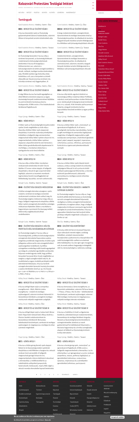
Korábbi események (25, 394)
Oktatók (89, 386)
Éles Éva (60, 222)
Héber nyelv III (29, 159)
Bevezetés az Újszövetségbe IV (75, 308)
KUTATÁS (52, 12)
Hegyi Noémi (102, 49)
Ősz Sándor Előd (103, 88)
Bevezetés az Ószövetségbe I (36, 29)
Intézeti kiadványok (76, 390)
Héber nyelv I (29, 121)
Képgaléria (107, 413)
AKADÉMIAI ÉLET (71, 12)
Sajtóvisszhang (24, 402)
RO (93, 8)
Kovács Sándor (103, 82)
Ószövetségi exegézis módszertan (38, 187)
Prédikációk (107, 404)
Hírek (20, 386)
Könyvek (72, 398)
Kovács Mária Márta (104, 78)
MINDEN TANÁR (103, 33)
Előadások (107, 400)
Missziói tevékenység (110, 392)
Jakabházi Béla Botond (105, 56)
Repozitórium (74, 394)
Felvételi (55, 386)
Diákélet (106, 396)
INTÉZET (29, 12)
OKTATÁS (44, 12)
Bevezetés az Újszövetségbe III (36, 308)
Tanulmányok (74, 402)
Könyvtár (72, 414)
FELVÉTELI (36, 12)
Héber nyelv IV (68, 159)
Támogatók (39, 402)
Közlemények (23, 398)
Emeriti (89, 394)
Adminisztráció (91, 406)
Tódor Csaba (102, 104)
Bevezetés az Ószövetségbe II (36, 52)
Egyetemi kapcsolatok (43, 394)
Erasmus (55, 406)
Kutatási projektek (76, 386)
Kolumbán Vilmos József (106, 69)
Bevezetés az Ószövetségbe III (36, 90)
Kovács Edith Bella (104, 75)
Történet (39, 390)
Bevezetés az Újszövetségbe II (75, 282)
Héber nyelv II (68, 121)
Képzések (56, 390)
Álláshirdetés (23, 406)
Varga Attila (102, 108)
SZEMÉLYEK (60, 12)
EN (93, 5)
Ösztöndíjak (57, 402)
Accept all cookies (117, 417)
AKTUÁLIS (21, 12)
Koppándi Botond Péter (106, 72)
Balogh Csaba (23, 183)
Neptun (55, 410)
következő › (65, 374)
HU (93, 2)
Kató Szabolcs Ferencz (26, 25)
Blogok (21, 410)
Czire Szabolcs (62, 25)
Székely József (103, 101)
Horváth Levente (103, 53)
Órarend (55, 398)
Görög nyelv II (68, 341)
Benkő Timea (102, 40)
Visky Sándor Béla (104, 111)
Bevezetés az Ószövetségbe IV (75, 90)
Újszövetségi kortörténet (74, 226)
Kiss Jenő (101, 66)
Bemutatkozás (40, 386)
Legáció (106, 409)
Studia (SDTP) (74, 406)
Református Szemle (76, 410)
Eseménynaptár (24, 390)
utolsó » (75, 374)
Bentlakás (39, 398)
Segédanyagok (57, 414)
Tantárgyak (56, 394)
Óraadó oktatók (92, 390)
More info (48, 420)
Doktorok (90, 410)
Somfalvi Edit (102, 98)
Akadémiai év (102, 26)
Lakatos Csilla (102, 85)
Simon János (102, 95)
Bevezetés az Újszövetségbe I (36, 282)
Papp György (23, 116)
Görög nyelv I (29, 341)
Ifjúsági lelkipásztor (93, 398)
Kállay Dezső (22, 278)
